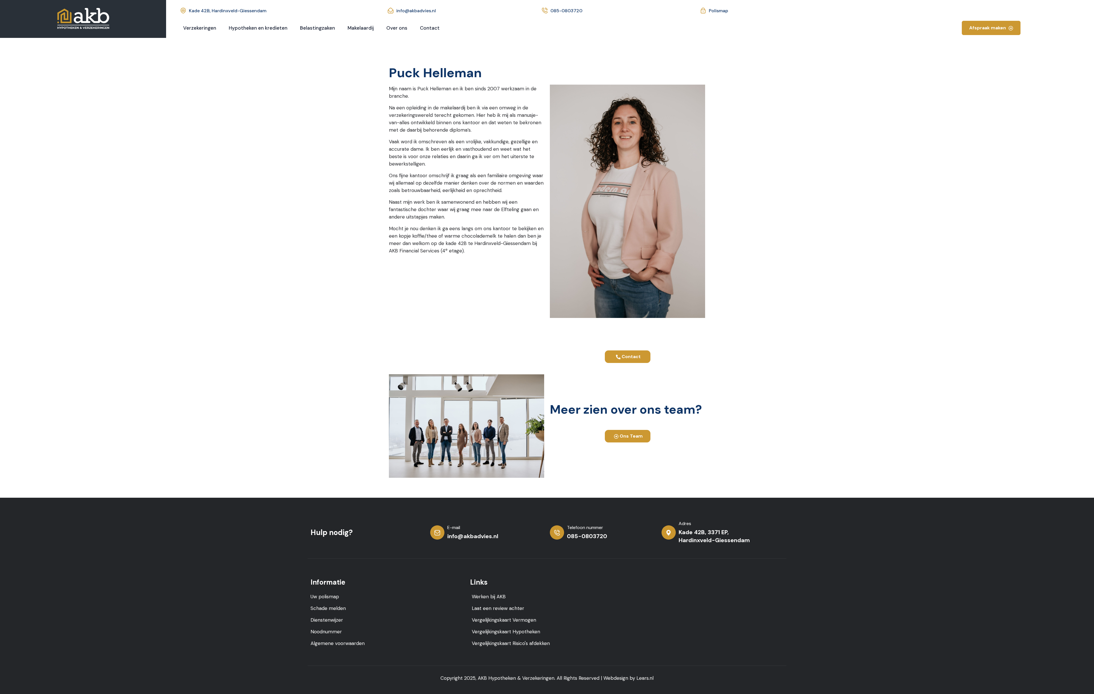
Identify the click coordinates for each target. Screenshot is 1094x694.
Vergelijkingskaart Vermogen (504, 620)
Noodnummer (326, 631)
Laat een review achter (498, 608)
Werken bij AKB (489, 596)
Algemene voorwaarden (338, 643)
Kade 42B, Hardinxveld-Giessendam (227, 11)
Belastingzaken (317, 28)
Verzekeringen (199, 28)
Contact (430, 28)
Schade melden (328, 608)
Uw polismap (325, 596)
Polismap (718, 11)
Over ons (396, 28)
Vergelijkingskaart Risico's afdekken (511, 643)
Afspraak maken (988, 28)
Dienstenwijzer (327, 620)
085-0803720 (566, 11)
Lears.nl (645, 678)
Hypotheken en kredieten (258, 28)
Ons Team (631, 436)
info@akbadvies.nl (416, 11)
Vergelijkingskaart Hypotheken (506, 631)
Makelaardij (361, 28)
